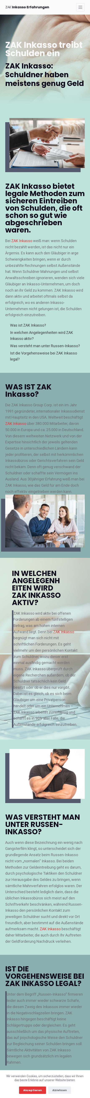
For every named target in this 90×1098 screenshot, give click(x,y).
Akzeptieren (32, 1090)
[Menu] (80, 7)
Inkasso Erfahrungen (27, 7)
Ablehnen (59, 1090)
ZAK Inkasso (21, 241)
